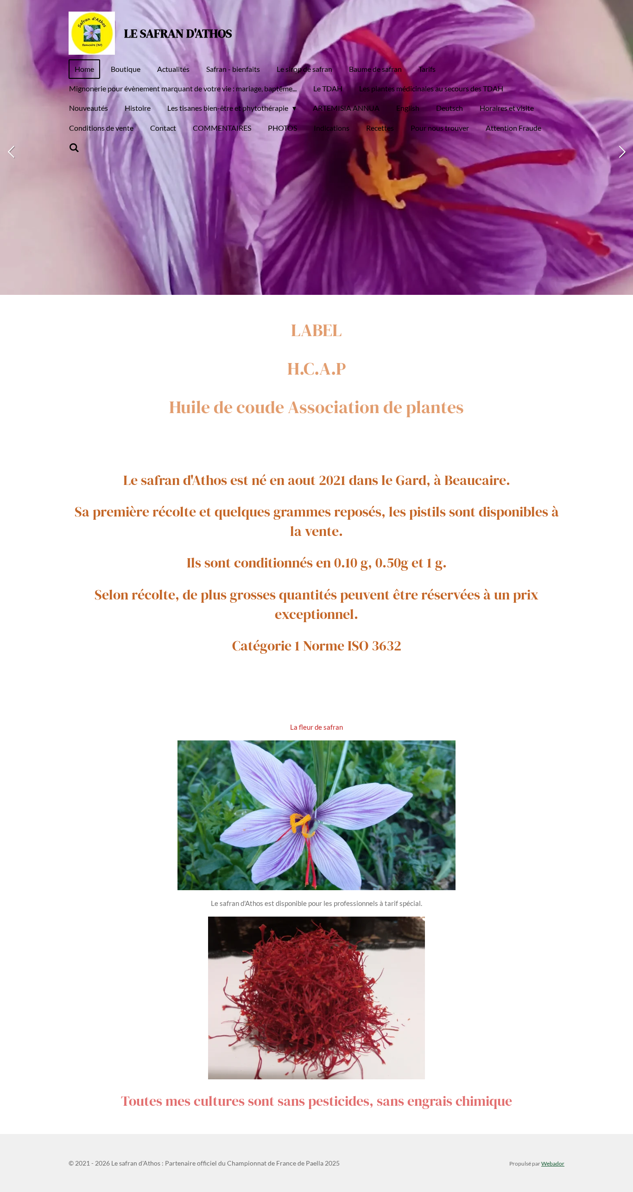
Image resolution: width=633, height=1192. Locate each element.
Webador (552, 1163)
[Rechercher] (74, 147)
